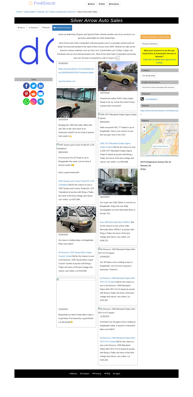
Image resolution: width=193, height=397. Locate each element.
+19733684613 (151, 99)
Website (47, 28)
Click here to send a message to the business (158, 87)
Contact (85, 373)
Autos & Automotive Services (62, 12)
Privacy (97, 373)
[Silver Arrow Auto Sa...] (160, 140)
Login (117, 373)
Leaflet (147, 155)
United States (29, 12)
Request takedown (150, 44)
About (74, 373)
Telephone (34, 28)
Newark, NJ (43, 12)
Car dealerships (148, 76)
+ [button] (144, 127)
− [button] (144, 131)
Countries (115, 4)
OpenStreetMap (165, 155)
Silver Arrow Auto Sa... (161, 146)
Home (92, 4)
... (118, 58)
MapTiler (155, 155)
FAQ (108, 373)
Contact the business (63, 28)
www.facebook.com (66, 81)
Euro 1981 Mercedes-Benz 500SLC (115, 222)
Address (22, 28)
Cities (102, 4)
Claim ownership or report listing (155, 37)
